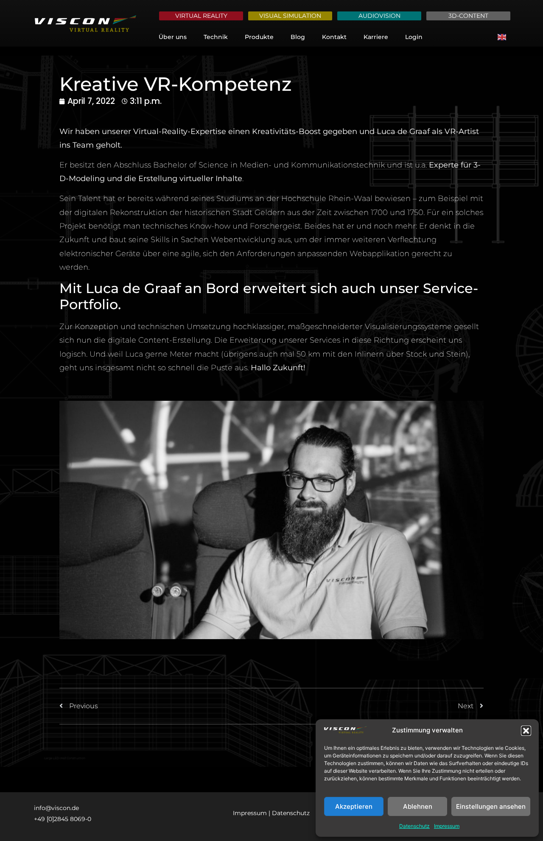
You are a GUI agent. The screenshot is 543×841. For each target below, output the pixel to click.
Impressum (446, 826)
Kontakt (334, 37)
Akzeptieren (353, 806)
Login (414, 37)
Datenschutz (414, 826)
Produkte (259, 37)
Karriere (376, 37)
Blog (298, 37)
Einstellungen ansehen (491, 806)
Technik (216, 37)
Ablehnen (417, 806)
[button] (526, 730)
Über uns (173, 37)
